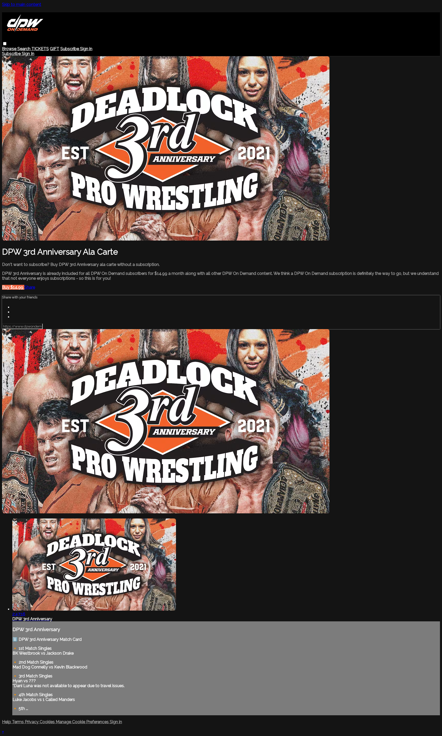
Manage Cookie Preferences (83, 721)
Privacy (32, 721)
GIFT (54, 48)
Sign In (28, 53)
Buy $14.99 (13, 287)
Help (7, 721)
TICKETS (40, 48)
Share (29, 287)
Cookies (48, 721)
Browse (9, 48)
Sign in (86, 48)
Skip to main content (21, 4)
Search (24, 48)
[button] (4, 43)
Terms (18, 721)
